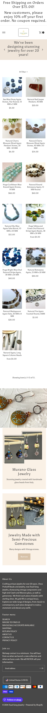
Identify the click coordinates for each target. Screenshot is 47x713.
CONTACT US (8, 633)
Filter (23, 68)
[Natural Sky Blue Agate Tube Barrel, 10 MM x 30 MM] (12, 209)
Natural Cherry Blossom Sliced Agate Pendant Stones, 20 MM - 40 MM (12, 140)
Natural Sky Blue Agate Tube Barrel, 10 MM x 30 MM (12, 224)
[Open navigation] (4, 32)
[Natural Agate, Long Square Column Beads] (12, 336)
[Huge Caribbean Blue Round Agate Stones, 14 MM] (12, 168)
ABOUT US (6, 630)
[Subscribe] (41, 664)
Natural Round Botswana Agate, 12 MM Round (35, 183)
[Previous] (4, 47)
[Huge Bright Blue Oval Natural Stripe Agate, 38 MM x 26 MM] (12, 253)
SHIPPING (6, 624)
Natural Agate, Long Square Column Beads (12, 349)
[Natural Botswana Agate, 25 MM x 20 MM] (35, 253)
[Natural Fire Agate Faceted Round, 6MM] (35, 295)
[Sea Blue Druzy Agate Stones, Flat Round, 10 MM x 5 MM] (12, 83)
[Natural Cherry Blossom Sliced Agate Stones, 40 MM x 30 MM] (35, 124)
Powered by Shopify (34, 700)
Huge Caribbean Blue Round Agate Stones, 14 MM (12, 183)
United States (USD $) (18, 676)
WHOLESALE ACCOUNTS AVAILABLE (18, 621)
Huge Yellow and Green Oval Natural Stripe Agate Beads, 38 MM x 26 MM (35, 225)
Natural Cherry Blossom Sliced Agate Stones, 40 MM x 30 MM (36, 140)
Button (24, 552)
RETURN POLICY (9, 627)
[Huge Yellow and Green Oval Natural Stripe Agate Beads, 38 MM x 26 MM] (35, 209)
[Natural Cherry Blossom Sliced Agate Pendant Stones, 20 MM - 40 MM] (12, 124)
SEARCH (6, 615)
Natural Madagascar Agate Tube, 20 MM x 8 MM (12, 309)
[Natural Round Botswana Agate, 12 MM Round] (35, 168)
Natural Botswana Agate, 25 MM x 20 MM (35, 267)
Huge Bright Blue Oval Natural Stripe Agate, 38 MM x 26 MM (12, 268)
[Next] (42, 47)
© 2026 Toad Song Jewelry (13, 700)
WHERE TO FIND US (11, 618)
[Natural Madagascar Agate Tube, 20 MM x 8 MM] (12, 295)
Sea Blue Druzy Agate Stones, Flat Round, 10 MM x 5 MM (12, 97)
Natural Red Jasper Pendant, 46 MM (35, 96)
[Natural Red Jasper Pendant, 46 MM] (35, 83)
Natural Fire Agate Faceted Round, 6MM (35, 308)
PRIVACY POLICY (9, 636)
